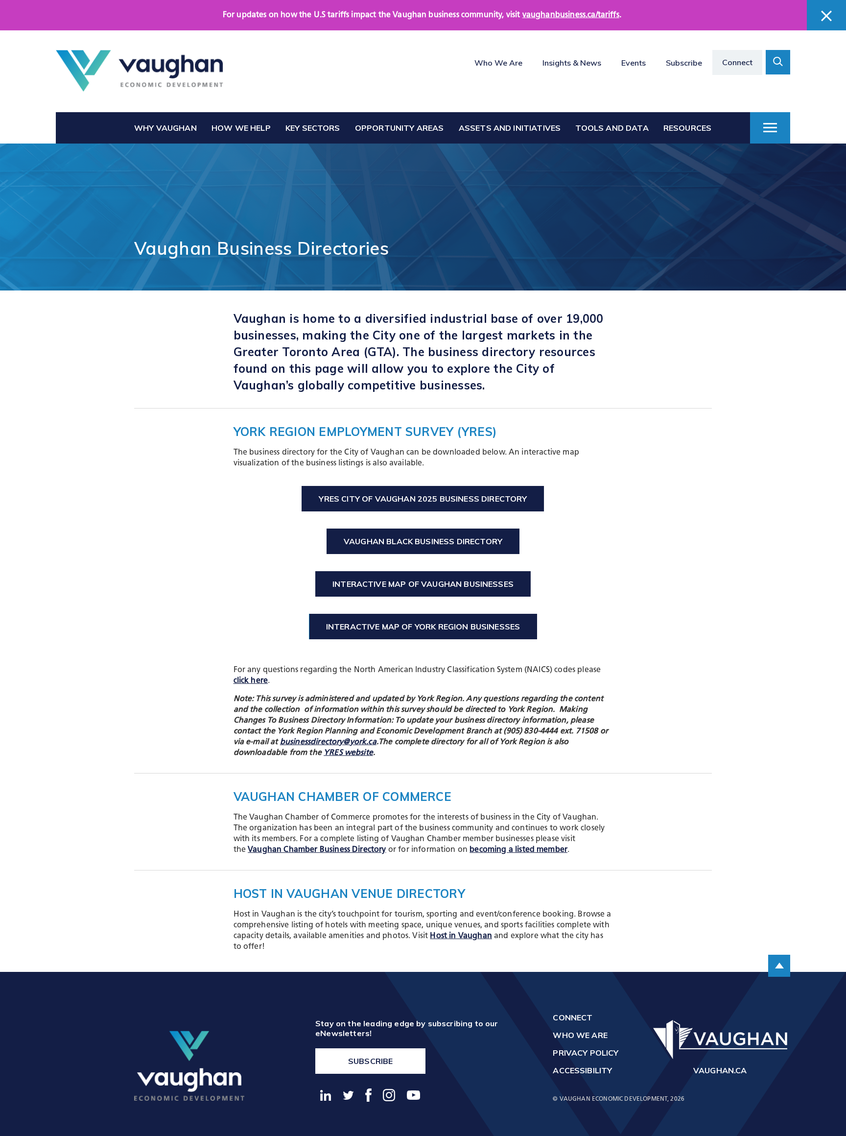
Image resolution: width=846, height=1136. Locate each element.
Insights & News (571, 62)
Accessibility (582, 1070)
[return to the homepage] (189, 1065)
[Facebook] (368, 1095)
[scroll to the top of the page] (779, 966)
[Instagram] (389, 1095)
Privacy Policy (585, 1053)
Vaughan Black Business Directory (423, 541)
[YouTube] (413, 1095)
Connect (737, 62)
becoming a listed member (518, 850)
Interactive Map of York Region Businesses (423, 626)
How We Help (241, 128)
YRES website (348, 753)
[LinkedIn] (325, 1095)
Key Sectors (312, 128)
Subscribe (684, 62)
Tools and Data (611, 128)
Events (633, 62)
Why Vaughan (165, 128)
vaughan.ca (720, 1070)
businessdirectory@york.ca (328, 742)
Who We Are (498, 62)
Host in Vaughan (461, 936)
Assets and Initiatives (510, 128)
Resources (687, 128)
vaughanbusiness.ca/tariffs (570, 15)
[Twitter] (348, 1095)
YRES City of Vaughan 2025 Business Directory (423, 499)
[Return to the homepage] (139, 71)
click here (251, 681)
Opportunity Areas (399, 128)
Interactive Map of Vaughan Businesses (423, 584)
